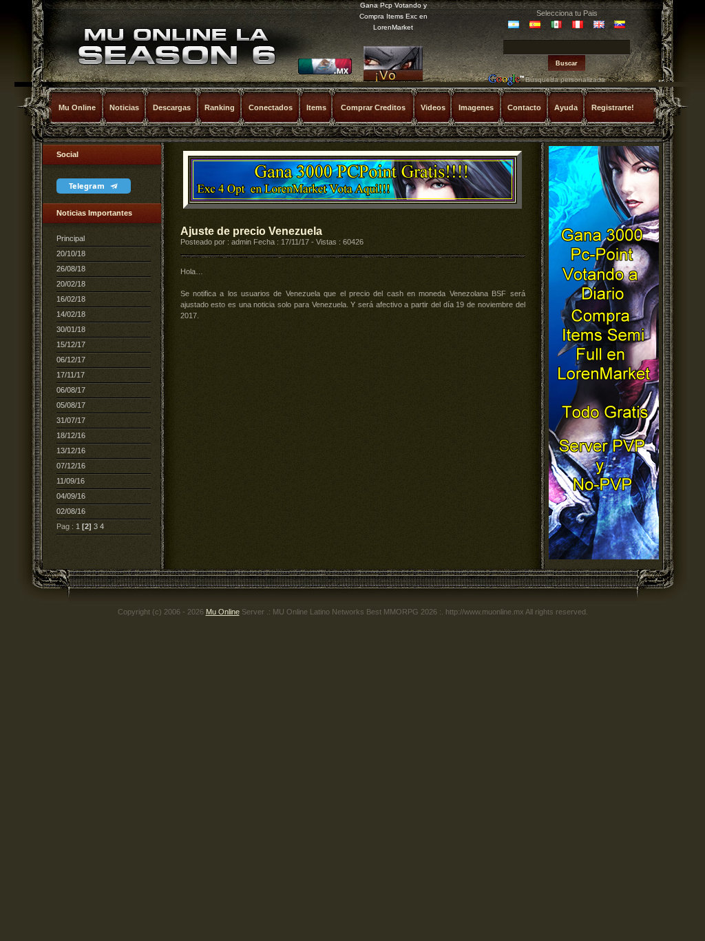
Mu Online (77, 107)
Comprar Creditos (373, 107)
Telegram (88, 185)
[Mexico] (324, 72)
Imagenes (476, 107)
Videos (433, 107)
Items (316, 107)
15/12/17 (70, 344)
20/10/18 (70, 253)
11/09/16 (70, 481)
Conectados (271, 107)
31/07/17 (70, 420)
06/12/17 (70, 359)
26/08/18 (70, 269)
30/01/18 (70, 329)
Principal (70, 238)
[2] (87, 526)
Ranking (219, 107)
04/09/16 (70, 496)
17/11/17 (70, 375)
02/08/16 (70, 511)
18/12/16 (70, 435)
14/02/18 (70, 314)
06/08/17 (70, 390)
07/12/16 (70, 466)
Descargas (172, 107)
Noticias (124, 107)
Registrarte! (612, 107)
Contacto (524, 107)
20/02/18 (70, 284)
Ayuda (566, 107)
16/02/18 (70, 299)
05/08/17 (70, 405)
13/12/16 (70, 450)
